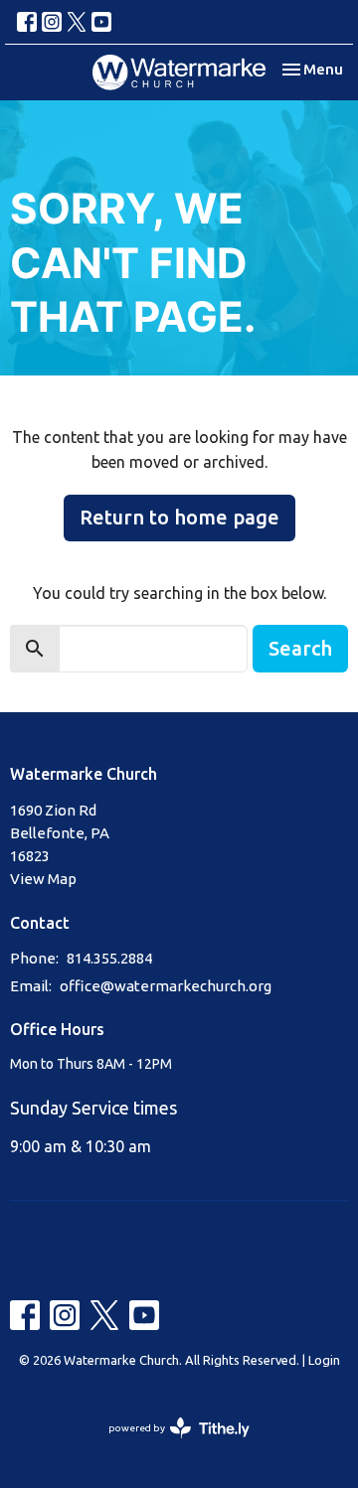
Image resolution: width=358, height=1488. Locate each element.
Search (300, 648)
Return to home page (179, 517)
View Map (43, 878)
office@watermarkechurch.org (165, 985)
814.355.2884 (109, 958)
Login (324, 1360)
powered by (170, 1445)
